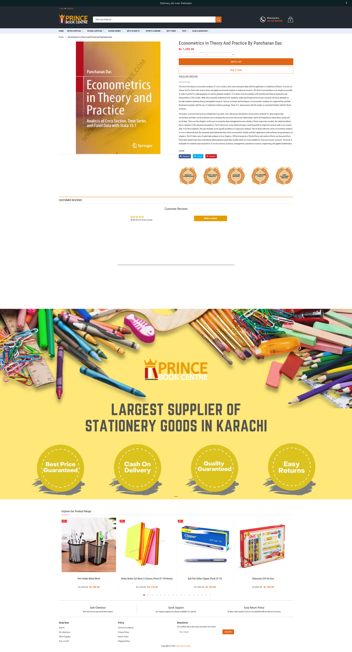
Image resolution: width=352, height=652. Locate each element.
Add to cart (236, 61)
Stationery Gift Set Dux (205, 578)
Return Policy (123, 636)
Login (61, 8)
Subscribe (228, 632)
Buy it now (236, 70)
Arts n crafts (133, 31)
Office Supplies (74, 31)
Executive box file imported (263, 578)
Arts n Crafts (64, 641)
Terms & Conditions (126, 627)
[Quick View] (92, 564)
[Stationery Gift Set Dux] (205, 545)
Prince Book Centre (183, 646)
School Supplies (94, 31)
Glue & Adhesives (200, 31)
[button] (117, 153)
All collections (64, 632)
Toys (184, 31)
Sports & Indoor (153, 31)
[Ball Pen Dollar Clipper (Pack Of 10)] (147, 545)
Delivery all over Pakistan (176, 3)
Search (61, 627)
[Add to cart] (85, 566)
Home (61, 31)
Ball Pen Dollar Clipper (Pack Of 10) (147, 578)
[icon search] (218, 19)
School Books (114, 31)
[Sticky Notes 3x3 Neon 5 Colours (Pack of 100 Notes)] (89, 545)
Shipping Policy (124, 641)
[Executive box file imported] (263, 545)
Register (69, 8)
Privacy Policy (123, 632)
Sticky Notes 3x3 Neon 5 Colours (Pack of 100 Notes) (89, 578)
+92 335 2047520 (274, 21)
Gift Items (171, 31)
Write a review (210, 218)
